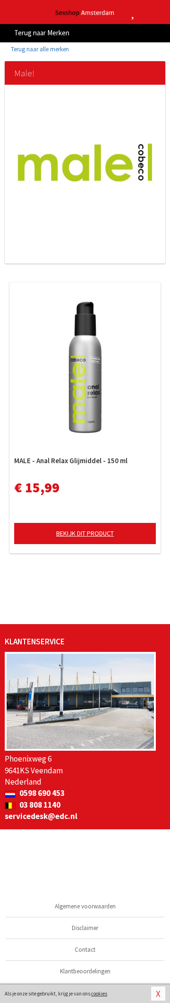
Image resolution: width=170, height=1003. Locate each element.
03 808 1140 (39, 805)
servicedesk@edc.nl (41, 816)
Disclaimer (85, 928)
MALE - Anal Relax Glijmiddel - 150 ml (71, 460)
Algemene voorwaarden (85, 906)
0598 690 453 (41, 793)
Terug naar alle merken (39, 49)
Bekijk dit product (85, 533)
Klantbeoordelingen (85, 971)
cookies (99, 993)
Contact (85, 950)
